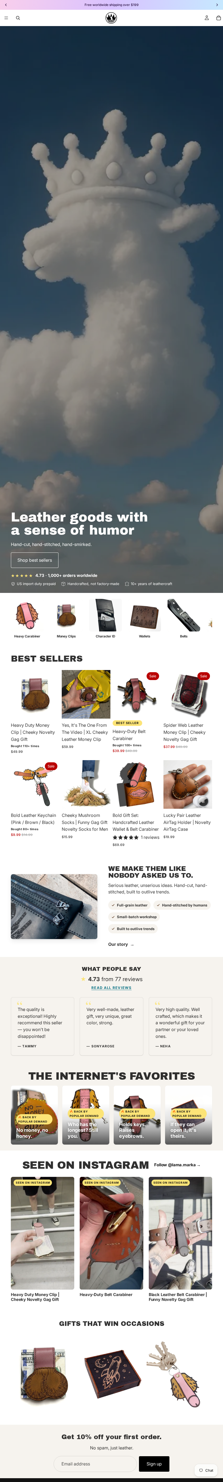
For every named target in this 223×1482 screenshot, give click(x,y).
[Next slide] (54, 694)
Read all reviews (111, 987)
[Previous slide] (17, 694)
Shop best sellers (34, 560)
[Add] (204, 710)
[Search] (18, 18)
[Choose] (51, 710)
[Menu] (6, 18)
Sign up (154, 1464)
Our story (121, 944)
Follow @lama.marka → (177, 1164)
